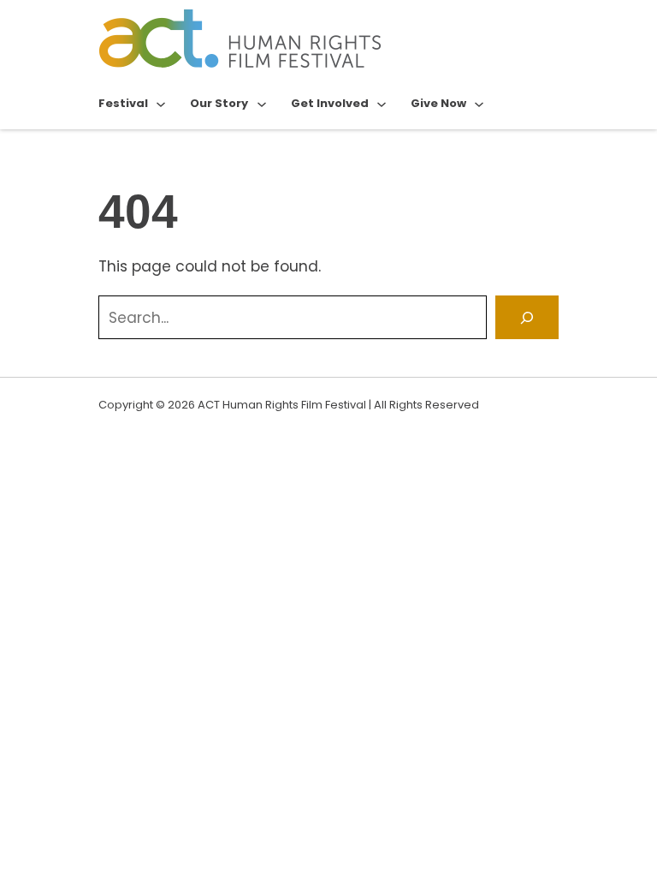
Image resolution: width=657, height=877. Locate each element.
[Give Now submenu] (479, 103)
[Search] (527, 317)
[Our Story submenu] (262, 103)
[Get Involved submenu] (381, 103)
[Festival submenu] (161, 103)
